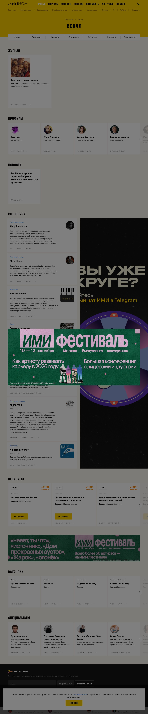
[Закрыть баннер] (137, 331)
